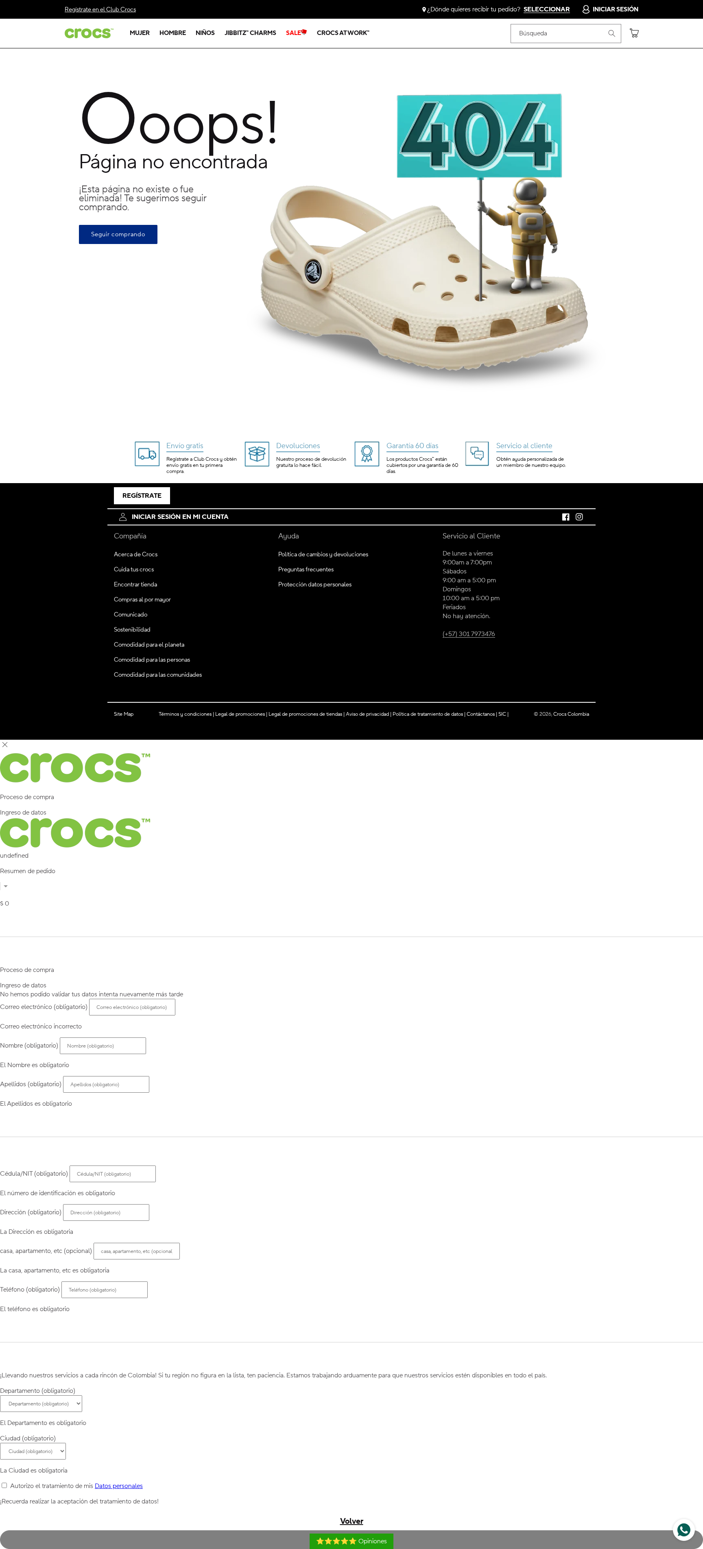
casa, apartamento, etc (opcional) (46, 1251)
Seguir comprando (118, 234)
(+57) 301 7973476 (469, 634)
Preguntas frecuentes (306, 569)
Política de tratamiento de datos (428, 713)
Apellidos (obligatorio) (30, 1084)
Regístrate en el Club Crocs (100, 9)
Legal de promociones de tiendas (307, 713)
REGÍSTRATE (142, 496)
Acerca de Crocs (135, 554)
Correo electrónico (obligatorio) (43, 1007)
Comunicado (130, 615)
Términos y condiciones (186, 713)
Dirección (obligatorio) (30, 1212)
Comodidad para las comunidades (158, 675)
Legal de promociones (241, 713)
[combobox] (566, 33)
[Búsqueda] (612, 33)
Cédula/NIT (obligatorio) (34, 1174)
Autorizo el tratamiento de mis (76, 1486)
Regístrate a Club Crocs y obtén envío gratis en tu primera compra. (201, 465)
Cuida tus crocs (134, 569)
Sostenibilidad (132, 630)
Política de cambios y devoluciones (323, 554)
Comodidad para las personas (152, 660)
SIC (503, 713)
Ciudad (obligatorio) (28, 1438)
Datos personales (119, 1486)
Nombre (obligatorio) (29, 1045)
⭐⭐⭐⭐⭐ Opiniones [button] (351, 1541)
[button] (140, 33)
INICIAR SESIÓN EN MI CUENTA (180, 517)
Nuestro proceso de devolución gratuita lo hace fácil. (311, 462)
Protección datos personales (315, 584)
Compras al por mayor (142, 599)
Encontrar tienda (135, 584)
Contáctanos (482, 713)
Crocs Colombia (571, 713)
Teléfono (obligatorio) (30, 1289)
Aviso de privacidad (368, 713)
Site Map (123, 713)
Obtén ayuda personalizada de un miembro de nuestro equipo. (531, 462)
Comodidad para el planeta (149, 645)
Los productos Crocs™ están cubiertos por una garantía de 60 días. (422, 465)
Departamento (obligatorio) (37, 1391)
